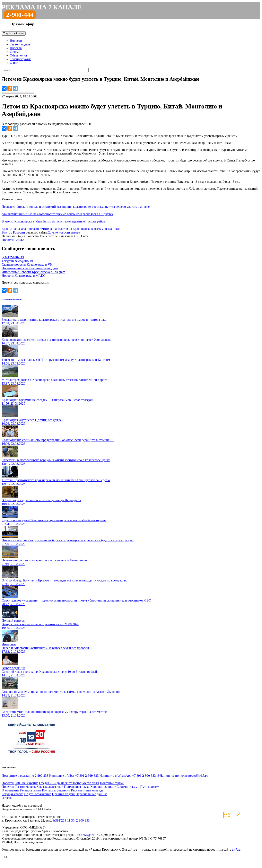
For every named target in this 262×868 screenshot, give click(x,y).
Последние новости (11, 299)
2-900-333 (83, 820)
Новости (16, 40)
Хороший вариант (103, 786)
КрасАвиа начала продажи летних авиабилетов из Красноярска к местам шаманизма (61, 228)
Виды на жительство (66, 783)
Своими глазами (127, 786)
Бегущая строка (12, 794)
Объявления (18, 55)
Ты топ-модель (20, 44)
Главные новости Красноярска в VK (27, 264)
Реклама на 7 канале (42, 7)
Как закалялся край (49, 786)
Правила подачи (63, 794)
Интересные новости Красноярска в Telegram (33, 272)
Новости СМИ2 (13, 240)
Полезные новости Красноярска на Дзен (30, 268)
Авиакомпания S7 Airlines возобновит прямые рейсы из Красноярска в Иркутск (57, 214)
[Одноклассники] (9, 88)
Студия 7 (45, 783)
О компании (10, 790)
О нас (14, 62)
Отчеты (7, 797)
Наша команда (93, 790)
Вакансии (63, 790)
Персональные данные (91, 794)
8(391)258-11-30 (64, 820)
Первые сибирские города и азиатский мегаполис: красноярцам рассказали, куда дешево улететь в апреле (76, 206)
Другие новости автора (63, 232)
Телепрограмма (20, 59)
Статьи (15, 51)
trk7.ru (236, 849)
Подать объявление (37, 794)
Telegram (8, 261)
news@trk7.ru (24, 261)
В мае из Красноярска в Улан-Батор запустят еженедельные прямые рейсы (54, 221)
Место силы (90, 783)
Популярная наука (76, 786)
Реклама (76, 790)
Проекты (16, 48)
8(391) (13, 257)
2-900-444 (20, 14)
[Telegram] (15, 88)
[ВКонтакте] (4, 88)
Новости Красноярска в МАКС (23, 275)
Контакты (49, 790)
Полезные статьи (112, 783)
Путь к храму (149, 786)
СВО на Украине (26, 783)
